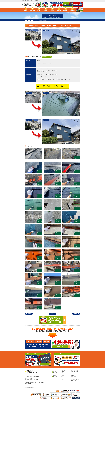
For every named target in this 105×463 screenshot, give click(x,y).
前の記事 (76, 313)
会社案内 (45, 10)
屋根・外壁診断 (73, 376)
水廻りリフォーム (74, 374)
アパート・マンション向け (75, 372)
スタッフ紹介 (55, 376)
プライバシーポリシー (64, 379)
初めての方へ (26, 10)
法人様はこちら (72, 10)
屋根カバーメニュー (74, 371)
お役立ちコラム (65, 10)
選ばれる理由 (32, 10)
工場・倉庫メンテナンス (75, 379)
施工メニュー (39, 10)
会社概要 (54, 375)
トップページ (55, 370)
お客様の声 (59, 10)
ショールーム (55, 374)
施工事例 (52, 10)
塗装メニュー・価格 (74, 370)
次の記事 (29, 313)
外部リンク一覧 (73, 380)
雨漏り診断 (73, 375)
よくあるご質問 (63, 370)
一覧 (52, 313)
